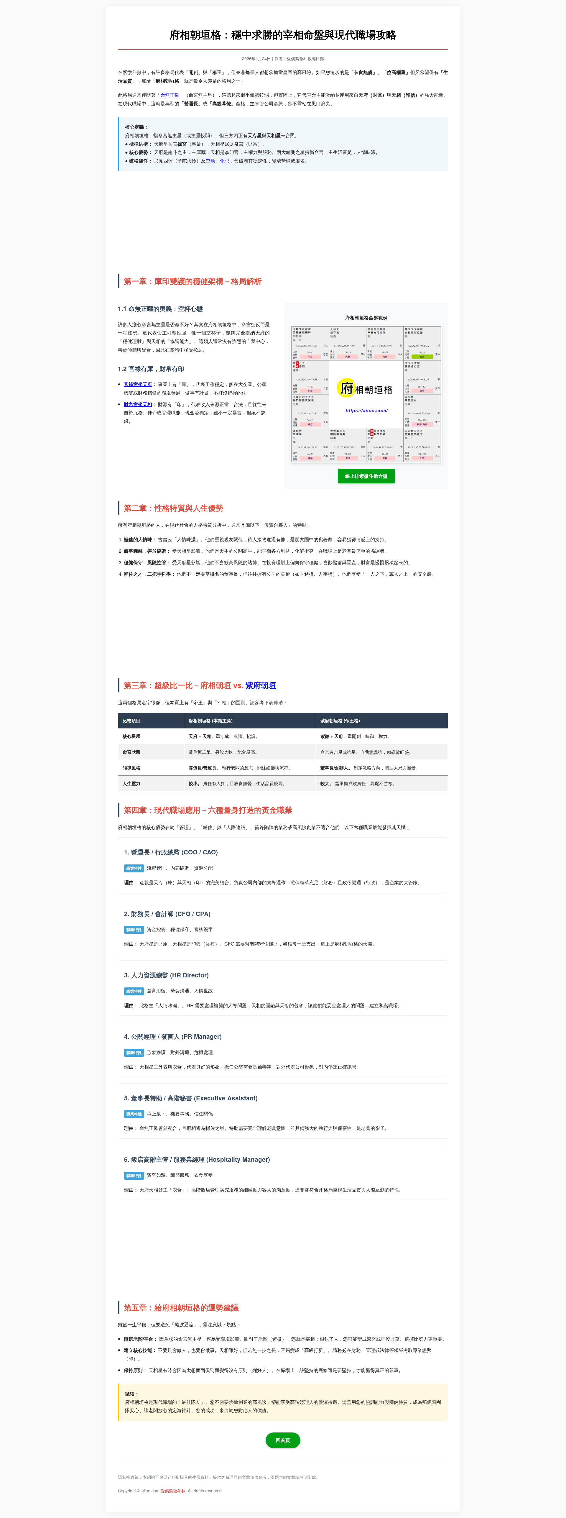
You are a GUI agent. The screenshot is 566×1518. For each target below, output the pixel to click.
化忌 (224, 160)
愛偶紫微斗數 (173, 1490)
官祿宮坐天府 (138, 384)
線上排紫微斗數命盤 (366, 475)
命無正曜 (169, 94)
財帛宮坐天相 (138, 404)
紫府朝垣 (261, 685)
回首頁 (283, 1440)
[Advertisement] (283, 221)
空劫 (210, 160)
